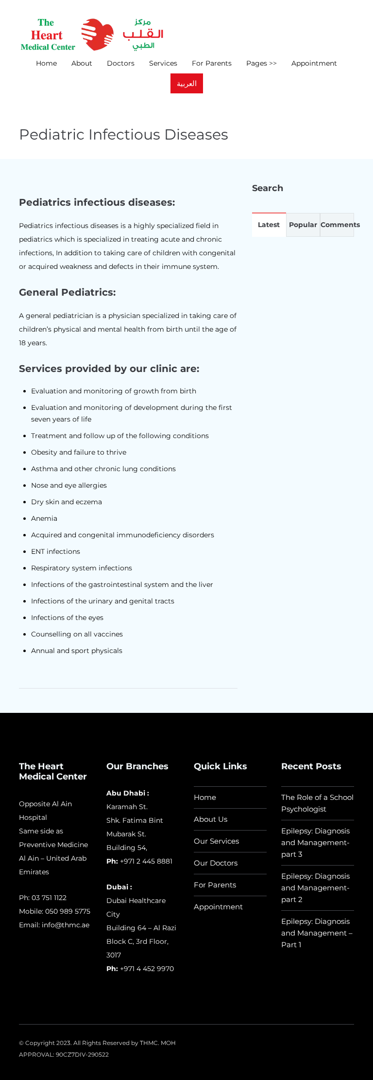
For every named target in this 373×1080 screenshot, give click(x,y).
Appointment (314, 63)
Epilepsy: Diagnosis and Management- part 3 (315, 842)
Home (46, 63)
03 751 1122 (49, 897)
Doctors (121, 63)
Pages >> (261, 63)
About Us (210, 819)
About (81, 63)
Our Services (216, 841)
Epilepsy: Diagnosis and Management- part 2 (315, 887)
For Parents (212, 63)
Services (163, 63)
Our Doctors (215, 863)
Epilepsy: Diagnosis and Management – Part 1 (317, 933)
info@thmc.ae (65, 925)
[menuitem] (186, 83)
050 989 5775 (67, 911)
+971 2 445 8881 (146, 861)
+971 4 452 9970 (146, 968)
